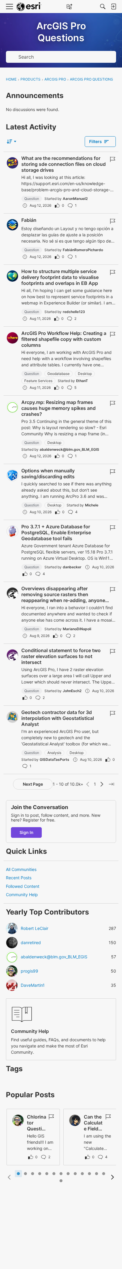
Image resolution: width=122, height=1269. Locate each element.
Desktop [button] (85, 373)
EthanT (82, 380)
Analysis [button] (54, 752)
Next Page (33, 784)
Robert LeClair (34, 928)
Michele (91, 505)
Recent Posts (18, 877)
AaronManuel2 (75, 198)
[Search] (102, 6)
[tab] (18, 1173)
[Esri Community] (29, 7)
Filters (95, 141)
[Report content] (112, 159)
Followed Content (22, 886)
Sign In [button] (26, 832)
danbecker (72, 567)
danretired (31, 943)
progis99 (29, 971)
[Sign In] (113, 6)
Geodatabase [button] (58, 373)
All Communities (21, 869)
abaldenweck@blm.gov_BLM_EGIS (69, 449)
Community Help (22, 894)
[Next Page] (102, 784)
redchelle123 (74, 311)
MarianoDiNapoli (77, 629)
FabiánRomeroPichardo (83, 250)
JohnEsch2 (72, 691)
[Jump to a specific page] (111, 784)
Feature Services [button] (38, 380)
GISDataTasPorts (54, 759)
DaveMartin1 (33, 985)
